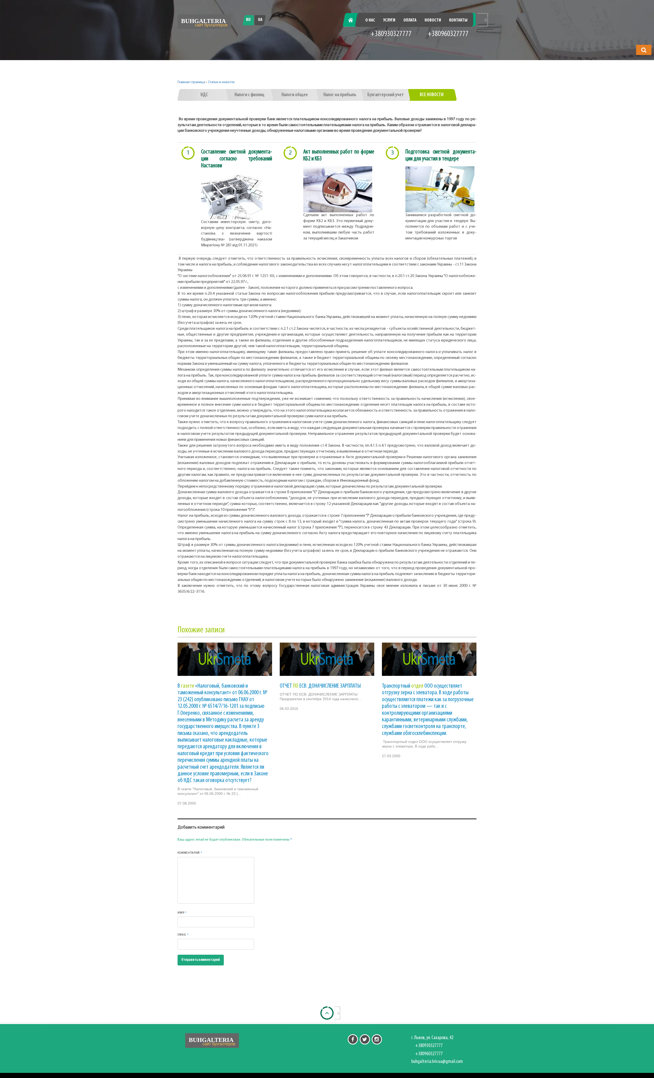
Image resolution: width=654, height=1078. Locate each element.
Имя (182, 912)
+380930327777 (391, 34)
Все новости (431, 94)
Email (183, 934)
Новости (433, 20)
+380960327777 (448, 34)
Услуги (389, 20)
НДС (204, 94)
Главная (353, 20)
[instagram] (377, 1039)
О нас (370, 20)
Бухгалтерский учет (385, 94)
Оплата (409, 20)
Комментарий (190, 853)
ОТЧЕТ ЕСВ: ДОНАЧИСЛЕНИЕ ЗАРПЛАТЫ (320, 686)
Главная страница (191, 82)
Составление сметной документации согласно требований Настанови (236, 159)
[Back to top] (327, 1013)
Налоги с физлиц (249, 94)
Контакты (458, 20)
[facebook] (353, 1039)
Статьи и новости (221, 82)
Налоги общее (295, 94)
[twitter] (365, 1039)
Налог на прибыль (339, 94)
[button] (643, 50)
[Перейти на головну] (204, 21)
